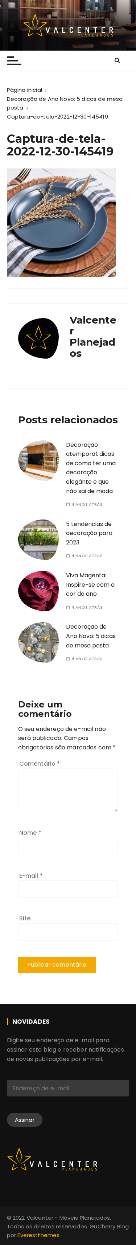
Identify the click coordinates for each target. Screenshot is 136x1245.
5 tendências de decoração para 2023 (89, 533)
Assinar (24, 1120)
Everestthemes (38, 1235)
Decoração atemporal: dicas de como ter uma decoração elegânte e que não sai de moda (91, 468)
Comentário (39, 764)
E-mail (31, 876)
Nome (30, 833)
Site (25, 918)
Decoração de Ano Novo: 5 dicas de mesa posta (91, 635)
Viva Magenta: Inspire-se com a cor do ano (90, 584)
